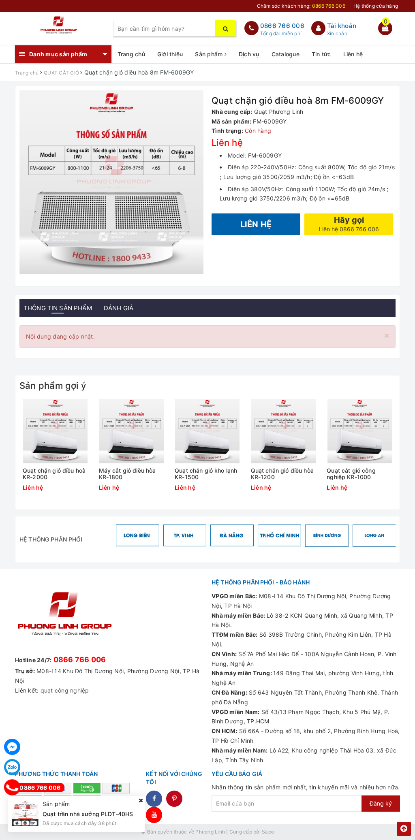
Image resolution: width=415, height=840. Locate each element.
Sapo (268, 832)
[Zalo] (12, 767)
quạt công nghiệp (65, 690)
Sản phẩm (209, 54)
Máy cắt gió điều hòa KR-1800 (127, 473)
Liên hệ (353, 54)
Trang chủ (131, 54)
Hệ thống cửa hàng (375, 6)
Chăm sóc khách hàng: (301, 6)
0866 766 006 (282, 26)
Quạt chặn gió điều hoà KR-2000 (54, 473)
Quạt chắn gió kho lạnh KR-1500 (206, 473)
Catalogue (285, 54)
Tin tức (321, 54)
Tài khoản (341, 26)
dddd (174, 799)
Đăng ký (381, 803)
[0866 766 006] (12, 787)
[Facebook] (12, 747)
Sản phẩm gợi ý (52, 385)
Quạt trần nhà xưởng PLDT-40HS (88, 813)
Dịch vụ (249, 54)
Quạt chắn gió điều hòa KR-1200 (282, 473)
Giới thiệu (170, 54)
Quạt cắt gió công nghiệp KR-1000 (351, 473)
